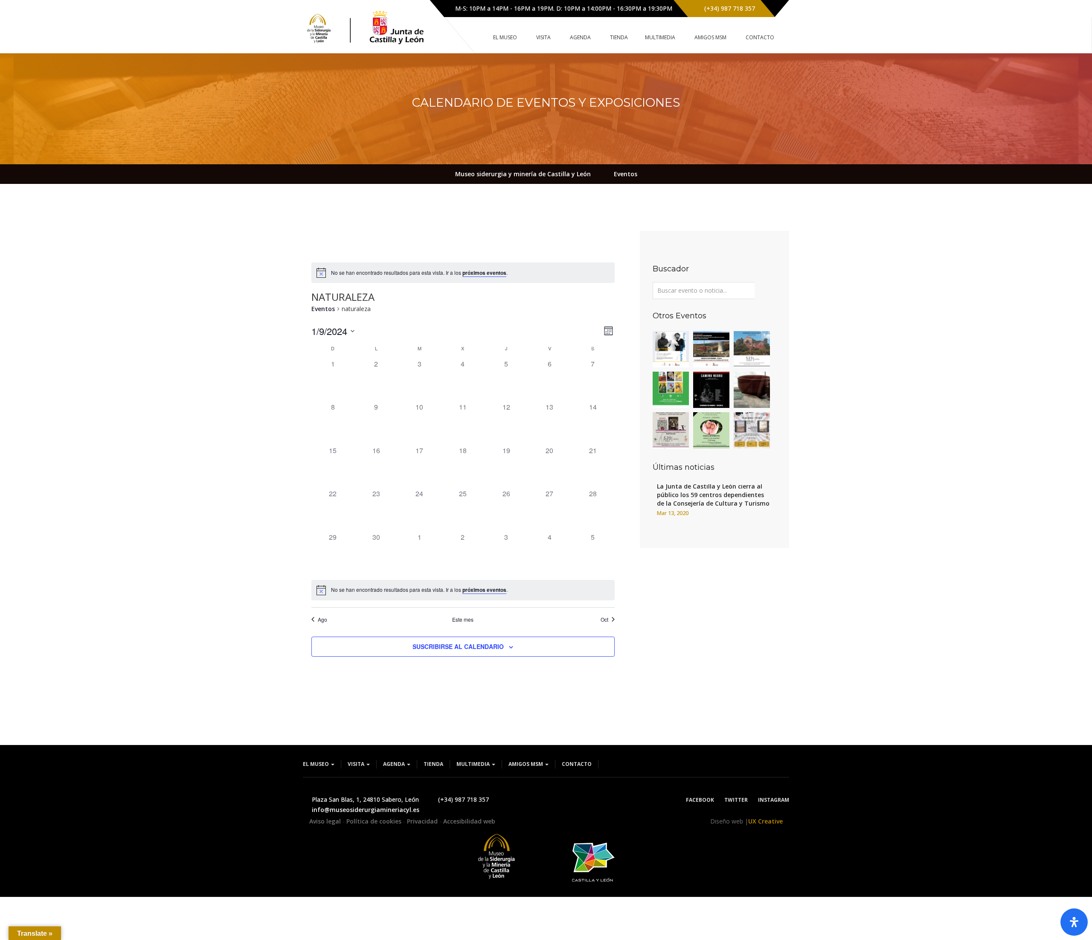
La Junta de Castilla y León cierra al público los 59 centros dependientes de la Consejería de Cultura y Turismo (713, 494)
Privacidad (423, 821)
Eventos (323, 309)
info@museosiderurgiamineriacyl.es (365, 810)
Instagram (773, 799)
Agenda (394, 764)
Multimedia (473, 764)
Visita (357, 764)
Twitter (736, 799)
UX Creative (765, 821)
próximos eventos (484, 272)
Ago (322, 619)
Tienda (433, 764)
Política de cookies (374, 821)
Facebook (700, 799)
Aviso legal (326, 821)
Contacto (577, 764)
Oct (604, 619)
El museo (316, 764)
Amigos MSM (526, 764)
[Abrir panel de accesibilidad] (1074, 922)
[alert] (463, 272)
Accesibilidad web (469, 821)
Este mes (462, 619)
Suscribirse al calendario (458, 646)
